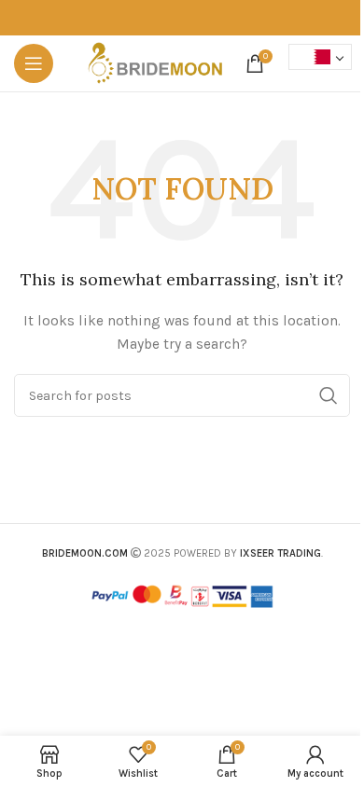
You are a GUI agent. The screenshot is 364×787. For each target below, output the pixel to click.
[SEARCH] (328, 395)
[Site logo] (156, 62)
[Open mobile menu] (34, 63)
